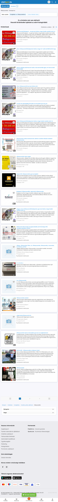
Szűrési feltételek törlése (33, 14)
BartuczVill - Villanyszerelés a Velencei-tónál (28, 350)
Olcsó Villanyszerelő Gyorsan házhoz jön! (27, 86)
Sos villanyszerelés (21, 280)
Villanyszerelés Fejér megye (24, 156)
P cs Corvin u (20, 263)
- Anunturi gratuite (36, 429)
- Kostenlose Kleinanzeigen (39, 431)
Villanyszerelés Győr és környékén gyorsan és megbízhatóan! (32, 332)
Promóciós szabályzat (7, 449)
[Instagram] (6, 466)
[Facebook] (2, 466)
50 (56, 27)
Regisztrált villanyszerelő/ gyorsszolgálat (27, 174)
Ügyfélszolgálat (5, 441)
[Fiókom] (56, 1)
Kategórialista (5, 446)
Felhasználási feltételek (8, 436)
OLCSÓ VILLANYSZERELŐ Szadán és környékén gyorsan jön (32, 103)
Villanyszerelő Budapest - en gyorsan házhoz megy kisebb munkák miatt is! (36, 31)
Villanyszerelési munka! (22, 297)
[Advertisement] (29, 388)
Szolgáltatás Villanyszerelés (17, 14)
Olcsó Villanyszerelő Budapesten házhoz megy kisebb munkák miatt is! (35, 121)
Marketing (4, 444)
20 (53, 27)
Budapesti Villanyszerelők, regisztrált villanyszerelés (30, 191)
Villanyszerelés (20, 367)
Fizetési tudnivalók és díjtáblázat (10, 431)
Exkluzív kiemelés (6, 457)
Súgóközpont (5, 429)
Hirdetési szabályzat (7, 434)
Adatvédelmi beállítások (8, 439)
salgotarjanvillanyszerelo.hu (24, 315)
